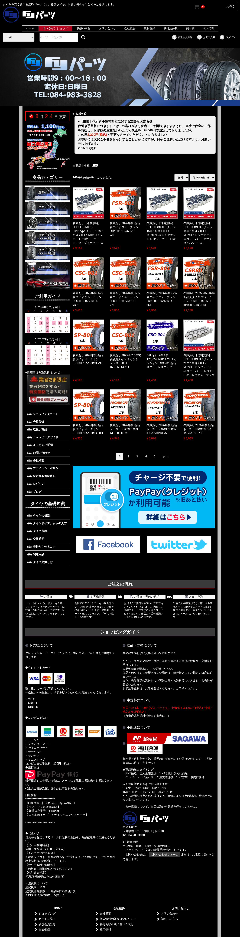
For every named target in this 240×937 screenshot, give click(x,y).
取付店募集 (171, 28)
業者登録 (44, 929)
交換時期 (38, 538)
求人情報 (208, 28)
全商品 (77, 165)
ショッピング (47, 913)
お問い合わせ (107, 28)
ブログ (36, 491)
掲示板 (190, 28)
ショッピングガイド (45, 437)
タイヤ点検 (39, 531)
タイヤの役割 (41, 515)
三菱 (95, 165)
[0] (196, 7)
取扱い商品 (83, 28)
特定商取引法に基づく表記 (117, 924)
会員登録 (38, 421)
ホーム (30, 28)
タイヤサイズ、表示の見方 (49, 523)
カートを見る (47, 919)
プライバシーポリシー (46, 468)
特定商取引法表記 (44, 476)
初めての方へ (169, 919)
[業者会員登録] (47, 390)
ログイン (230, 37)
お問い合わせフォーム (164, 854)
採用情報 (105, 929)
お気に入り (209, 37)
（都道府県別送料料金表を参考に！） (146, 715)
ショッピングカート (45, 414)
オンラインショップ (55, 28)
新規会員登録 (185, 37)
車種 (87, 165)
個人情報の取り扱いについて (118, 919)
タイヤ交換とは (42, 562)
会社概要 (129, 28)
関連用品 (38, 554)
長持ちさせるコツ (44, 546)
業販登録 (149, 28)
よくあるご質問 (42, 445)
